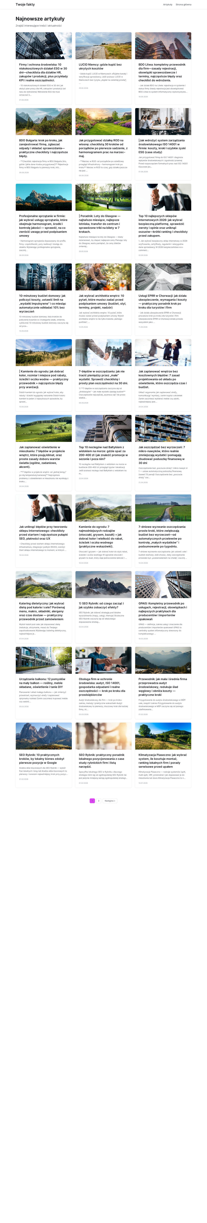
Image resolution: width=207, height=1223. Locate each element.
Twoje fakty (25, 4)
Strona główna (183, 4)
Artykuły (167, 4)
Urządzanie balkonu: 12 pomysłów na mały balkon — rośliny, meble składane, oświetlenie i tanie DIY (42, 683)
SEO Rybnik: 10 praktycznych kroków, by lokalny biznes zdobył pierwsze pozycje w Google (41, 758)
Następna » (110, 801)
